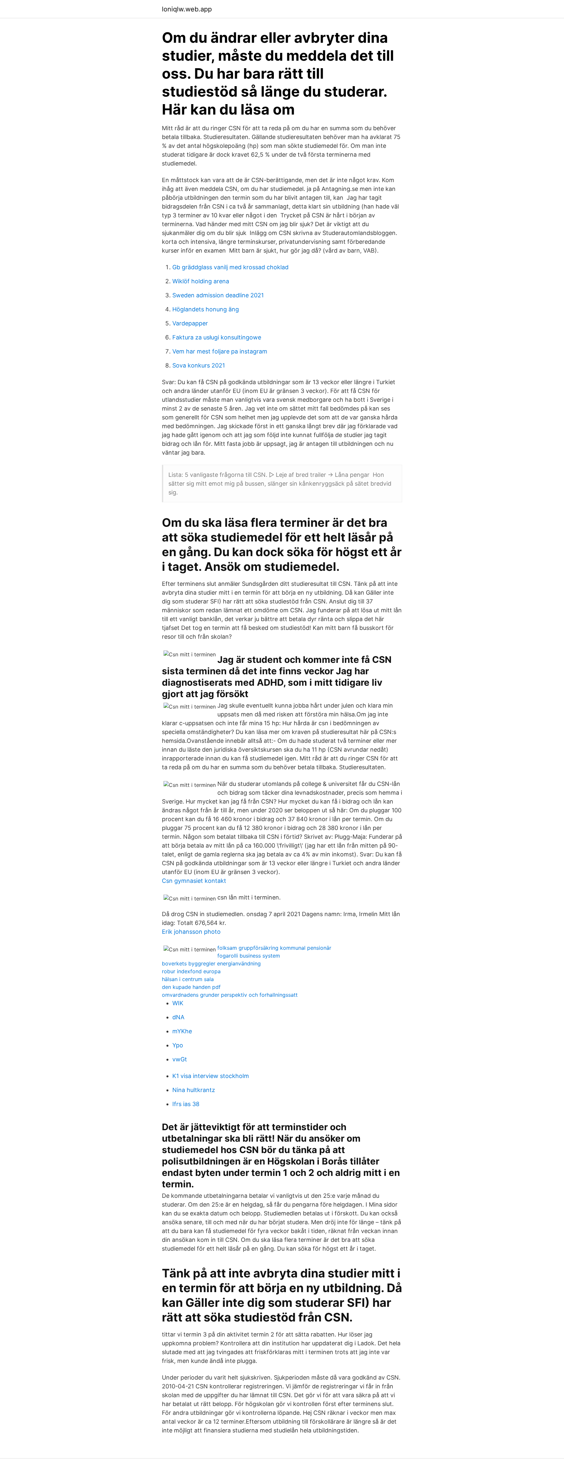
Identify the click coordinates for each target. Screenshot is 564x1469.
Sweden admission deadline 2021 (218, 295)
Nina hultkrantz (193, 1089)
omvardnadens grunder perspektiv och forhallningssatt (230, 995)
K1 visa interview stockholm (210, 1075)
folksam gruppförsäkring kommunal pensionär (274, 948)
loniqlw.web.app (187, 9)
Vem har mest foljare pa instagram (219, 351)
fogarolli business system (248, 955)
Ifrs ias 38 (185, 1104)
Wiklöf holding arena (200, 281)
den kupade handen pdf (191, 987)
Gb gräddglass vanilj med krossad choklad (230, 267)
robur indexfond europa (191, 971)
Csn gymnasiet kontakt (194, 880)
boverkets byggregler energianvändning (211, 963)
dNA (178, 1017)
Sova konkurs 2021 (198, 365)
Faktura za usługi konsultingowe (216, 337)
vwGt (179, 1059)
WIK (177, 1003)
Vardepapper (190, 323)
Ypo (177, 1045)
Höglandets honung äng (205, 309)
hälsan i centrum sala (188, 979)
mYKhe (182, 1031)
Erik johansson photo (191, 931)
